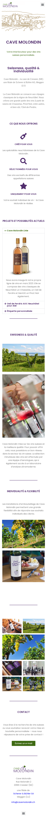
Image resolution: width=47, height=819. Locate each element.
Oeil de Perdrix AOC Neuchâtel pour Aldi (23, 304)
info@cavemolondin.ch (23, 802)
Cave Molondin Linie (17, 230)
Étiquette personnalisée (19, 311)
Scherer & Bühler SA (23, 793)
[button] (42, 4)
